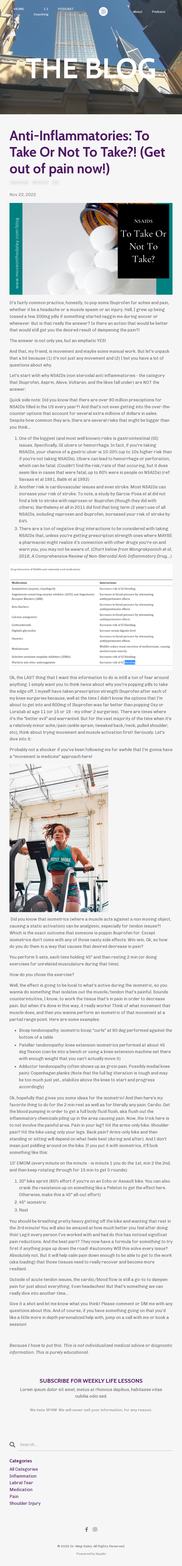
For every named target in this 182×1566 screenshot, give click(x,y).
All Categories (23, 1469)
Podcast (158, 12)
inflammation (19, 182)
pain (55, 182)
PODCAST (66, 9)
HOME (19, 9)
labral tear (21, 1482)
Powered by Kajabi (91, 1554)
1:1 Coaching (41, 11)
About (137, 12)
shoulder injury (25, 1503)
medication (40, 182)
